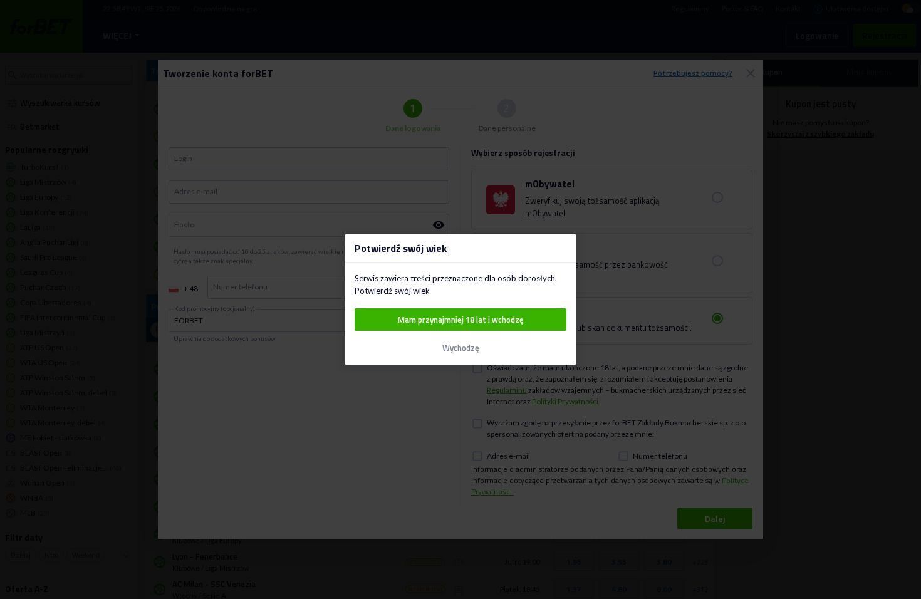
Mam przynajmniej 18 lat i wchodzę (461, 319)
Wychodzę (460, 348)
